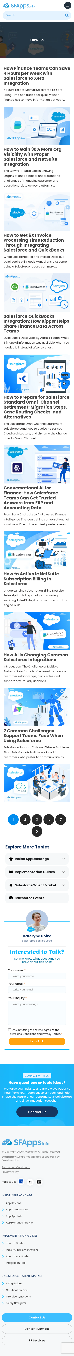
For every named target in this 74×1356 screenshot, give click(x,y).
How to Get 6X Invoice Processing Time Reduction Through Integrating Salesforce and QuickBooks (34, 242)
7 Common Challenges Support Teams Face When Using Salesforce (33, 736)
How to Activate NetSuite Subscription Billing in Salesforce (31, 579)
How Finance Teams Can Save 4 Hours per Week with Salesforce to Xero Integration (37, 75)
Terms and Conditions (22, 1034)
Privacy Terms (51, 1034)
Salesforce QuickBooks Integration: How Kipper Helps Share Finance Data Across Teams (36, 323)
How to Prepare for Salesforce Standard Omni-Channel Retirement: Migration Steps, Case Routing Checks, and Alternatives (37, 407)
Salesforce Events (29, 898)
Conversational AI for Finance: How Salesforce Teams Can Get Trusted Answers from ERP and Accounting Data (31, 498)
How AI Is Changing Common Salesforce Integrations (36, 657)
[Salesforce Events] (11, 898)
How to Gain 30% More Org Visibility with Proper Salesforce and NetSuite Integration (33, 156)
